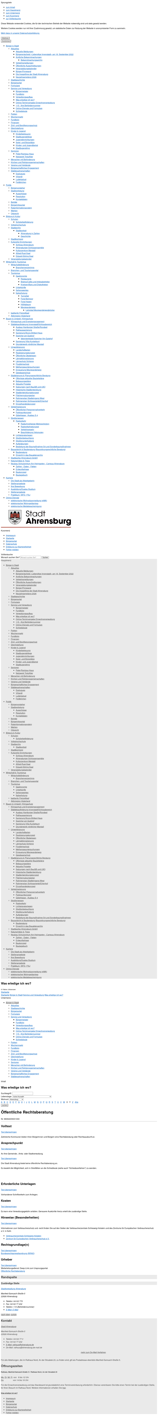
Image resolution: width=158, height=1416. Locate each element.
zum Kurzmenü (12, 15)
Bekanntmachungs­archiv (31, 60)
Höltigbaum (26, 304)
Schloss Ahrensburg (25, 244)
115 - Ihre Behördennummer (28, 105)
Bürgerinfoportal (18, 205)
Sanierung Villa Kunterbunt (28, 341)
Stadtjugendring (23, 148)
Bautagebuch (22, 475)
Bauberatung (21, 452)
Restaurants (26, 278)
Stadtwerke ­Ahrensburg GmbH (24, 457)
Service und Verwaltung (21, 88)
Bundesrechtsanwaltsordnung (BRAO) (17, 1253)
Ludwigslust (21, 179)
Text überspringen (9, 1132)
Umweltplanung (18, 347)
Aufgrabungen (22, 443)
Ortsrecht (15, 213)
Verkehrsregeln (27, 429)
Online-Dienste (12, 497)
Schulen (14, 219)
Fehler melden (12, 549)
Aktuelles (15, 48)
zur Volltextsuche (13, 18)
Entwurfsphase (22, 469)
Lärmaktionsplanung (25, 358)
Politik (8, 185)
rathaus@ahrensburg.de (20, 1344)
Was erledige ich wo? (25, 99)
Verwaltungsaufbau (24, 97)
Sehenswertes (22, 290)
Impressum (11, 535)
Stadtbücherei (17, 239)
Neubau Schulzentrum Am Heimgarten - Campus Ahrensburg (37, 463)
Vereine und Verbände (20, 165)
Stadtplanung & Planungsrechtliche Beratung (30, 375)
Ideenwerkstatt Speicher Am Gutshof (37, 338)
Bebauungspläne (23, 381)
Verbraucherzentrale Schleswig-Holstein (23, 1235)
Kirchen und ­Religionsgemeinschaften (27, 162)
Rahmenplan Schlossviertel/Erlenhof (32, 401)
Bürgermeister (22, 91)
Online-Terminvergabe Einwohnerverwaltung (35, 102)
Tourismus (15, 273)
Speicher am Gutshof (25, 335)
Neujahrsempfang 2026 (26, 77)
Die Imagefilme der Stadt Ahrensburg (32, 74)
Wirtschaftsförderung (20, 264)
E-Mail (12, 1309)
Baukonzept (21, 472)
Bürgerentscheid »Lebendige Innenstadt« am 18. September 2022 (44, 54)
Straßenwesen (17, 418)
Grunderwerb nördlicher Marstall (30, 344)
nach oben (5, 1314)
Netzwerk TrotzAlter (24, 156)
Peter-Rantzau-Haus (25, 153)
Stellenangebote (18, 483)
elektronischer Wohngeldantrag (24, 503)
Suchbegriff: (6, 1093)
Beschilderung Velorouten (32, 432)
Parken (14, 114)
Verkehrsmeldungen (24, 62)
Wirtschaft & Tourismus (16, 261)
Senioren (15, 151)
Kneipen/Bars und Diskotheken (34, 284)
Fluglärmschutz (22, 364)
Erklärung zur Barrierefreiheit (18, 546)
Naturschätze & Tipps (20, 460)
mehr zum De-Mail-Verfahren (93, 1352)
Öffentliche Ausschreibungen (28, 65)
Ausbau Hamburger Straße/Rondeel (31, 327)
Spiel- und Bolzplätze (25, 142)
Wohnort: (5, 1099)
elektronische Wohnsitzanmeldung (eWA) (29, 500)
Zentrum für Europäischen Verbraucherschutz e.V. (27, 1238)
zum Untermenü (13, 12)
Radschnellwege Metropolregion (35, 423)
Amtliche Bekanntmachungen (29, 57)
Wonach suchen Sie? (10, 557)
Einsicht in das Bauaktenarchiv (29, 455)
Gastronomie (21, 276)
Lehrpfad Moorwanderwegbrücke (40, 310)
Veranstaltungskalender (26, 68)
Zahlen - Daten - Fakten (26, 466)
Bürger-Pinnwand (23, 71)
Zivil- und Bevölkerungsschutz (24, 125)
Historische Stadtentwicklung (28, 389)
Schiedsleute (21, 111)
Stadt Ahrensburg (8, 1326)
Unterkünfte (21, 287)
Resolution (20, 196)
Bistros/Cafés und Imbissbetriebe (35, 281)
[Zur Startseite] (37, 527)
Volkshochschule (18, 224)
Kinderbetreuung (23, 133)
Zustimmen (6, 41)
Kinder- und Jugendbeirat (27, 145)
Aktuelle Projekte (23, 384)
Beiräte (14, 202)
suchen (4, 1105)
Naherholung (21, 293)
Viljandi (19, 176)
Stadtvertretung (17, 190)
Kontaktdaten (21, 199)
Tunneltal (25, 295)
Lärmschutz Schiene (25, 361)
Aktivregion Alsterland (20, 315)
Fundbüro (20, 94)
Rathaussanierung (24, 330)
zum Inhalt (10, 7)
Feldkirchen (21, 182)
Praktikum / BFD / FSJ (20, 494)
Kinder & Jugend (18, 131)
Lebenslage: (6, 1096)
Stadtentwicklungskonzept (27, 392)
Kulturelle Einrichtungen (21, 241)
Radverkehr (21, 421)
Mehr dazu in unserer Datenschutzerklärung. (20, 33)
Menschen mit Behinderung (23, 159)
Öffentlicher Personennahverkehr (30, 409)
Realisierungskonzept (25, 352)
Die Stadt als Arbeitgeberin (22, 480)
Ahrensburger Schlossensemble (30, 247)
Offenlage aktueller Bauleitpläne (30, 378)
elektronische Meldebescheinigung (26, 506)
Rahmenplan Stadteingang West (30, 398)
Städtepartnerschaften (20, 170)
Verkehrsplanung (18, 406)
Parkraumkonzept (23, 412)
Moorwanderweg (28, 307)
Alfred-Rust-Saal (23, 253)
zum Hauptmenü (13, 10)
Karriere (9, 477)
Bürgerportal (16, 82)
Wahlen (14, 210)
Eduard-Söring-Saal (24, 256)
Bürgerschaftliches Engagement (25, 168)
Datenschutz (11, 543)
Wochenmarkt (17, 116)
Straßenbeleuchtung (25, 438)
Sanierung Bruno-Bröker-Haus (29, 332)
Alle (76, 1102)
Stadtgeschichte (18, 79)
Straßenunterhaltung (25, 440)
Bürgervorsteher (18, 187)
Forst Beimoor (27, 298)
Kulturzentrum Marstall (25, 250)
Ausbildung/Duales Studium (23, 489)
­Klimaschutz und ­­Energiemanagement (27, 321)
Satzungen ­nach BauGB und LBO (30, 386)
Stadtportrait (21, 230)
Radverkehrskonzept (30, 426)
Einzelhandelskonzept (25, 403)
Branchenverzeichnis (25, 267)
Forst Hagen (26, 301)
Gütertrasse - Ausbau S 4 (27, 415)
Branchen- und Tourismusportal (24, 270)
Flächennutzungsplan (25, 395)
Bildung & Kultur (13, 216)
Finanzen (15, 122)
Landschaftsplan (23, 349)
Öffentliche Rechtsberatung (13, 1271)
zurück (14, 1314)
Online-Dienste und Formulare (29, 108)
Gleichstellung (17, 128)
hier (64, 1387)
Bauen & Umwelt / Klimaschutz (19, 318)
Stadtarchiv (16, 227)
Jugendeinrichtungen (25, 139)
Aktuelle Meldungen (24, 51)
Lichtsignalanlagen (24, 435)
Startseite (10, 538)
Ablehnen (5, 38)
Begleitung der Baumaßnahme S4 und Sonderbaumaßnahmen (43, 446)
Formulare (15, 85)
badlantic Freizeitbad (20, 313)
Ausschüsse (21, 193)
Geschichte (26, 236)
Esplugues (20, 173)
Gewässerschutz (23, 372)
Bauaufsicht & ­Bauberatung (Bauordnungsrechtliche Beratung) (38, 449)
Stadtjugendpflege (24, 136)
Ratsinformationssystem (21, 207)
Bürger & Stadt (12, 45)
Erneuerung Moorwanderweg (28, 369)
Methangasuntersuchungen (28, 367)
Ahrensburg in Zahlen (30, 233)
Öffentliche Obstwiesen (26, 355)
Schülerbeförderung (24, 222)
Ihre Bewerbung (18, 486)
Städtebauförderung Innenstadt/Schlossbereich (31, 324)
